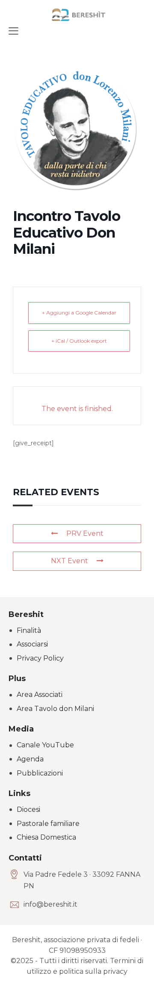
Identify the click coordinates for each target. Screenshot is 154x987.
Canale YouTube (45, 745)
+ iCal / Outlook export (79, 341)
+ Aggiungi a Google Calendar (79, 312)
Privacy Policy (40, 658)
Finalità (29, 630)
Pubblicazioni (40, 773)
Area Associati (39, 694)
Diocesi (28, 809)
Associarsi (32, 644)
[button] (13, 30)
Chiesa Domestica (46, 837)
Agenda (30, 759)
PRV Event (85, 533)
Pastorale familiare (48, 824)
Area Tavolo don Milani (55, 709)
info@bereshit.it (50, 904)
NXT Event (69, 561)
